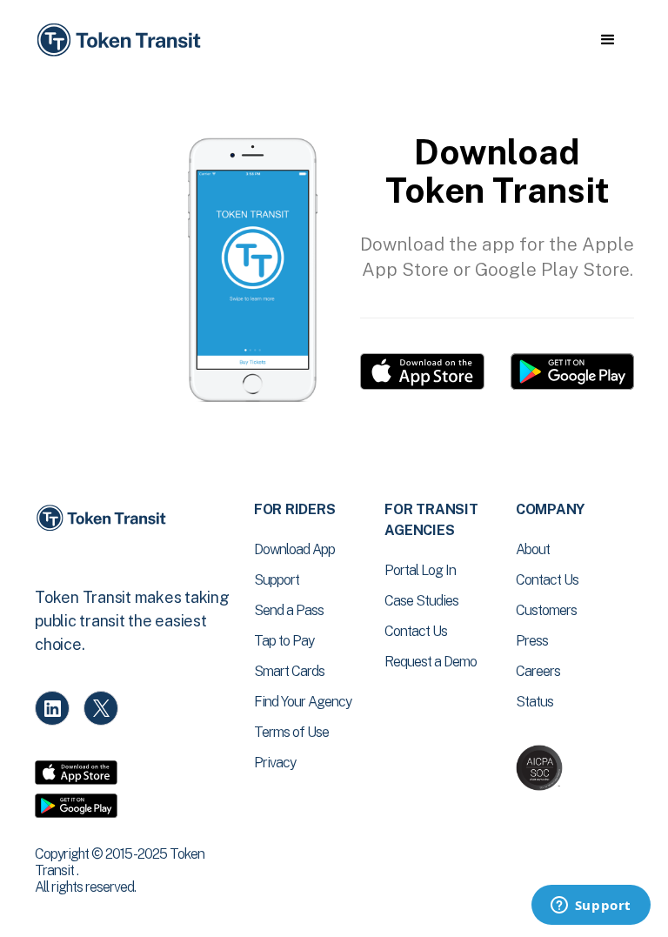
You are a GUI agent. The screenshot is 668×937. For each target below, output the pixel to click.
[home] (122, 40)
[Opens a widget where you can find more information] (591, 906)
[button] (607, 40)
